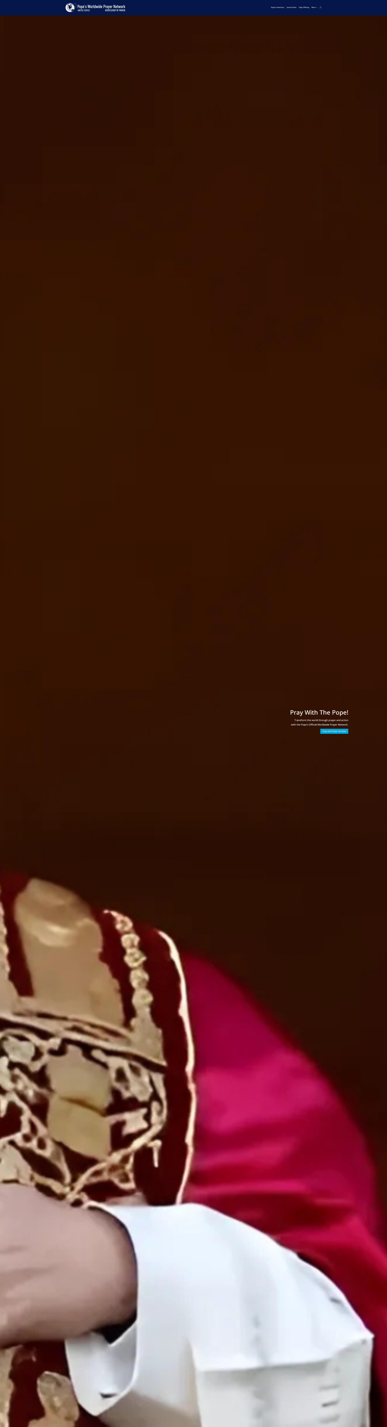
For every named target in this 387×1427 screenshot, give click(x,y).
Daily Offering (304, 7)
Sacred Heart (291, 7)
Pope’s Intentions (277, 7)
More (313, 7)
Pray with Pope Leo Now (334, 731)
